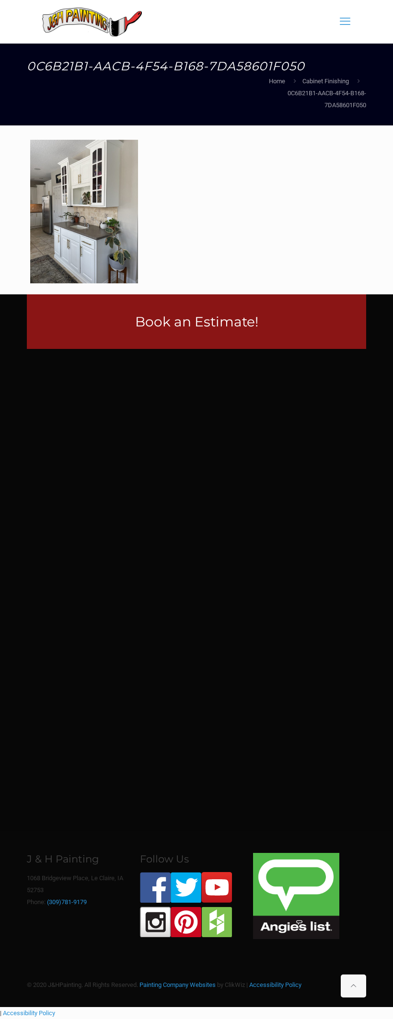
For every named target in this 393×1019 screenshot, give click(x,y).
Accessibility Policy (275, 984)
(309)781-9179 (67, 902)
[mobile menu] (345, 21)
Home (277, 81)
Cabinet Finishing (325, 81)
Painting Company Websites (177, 984)
